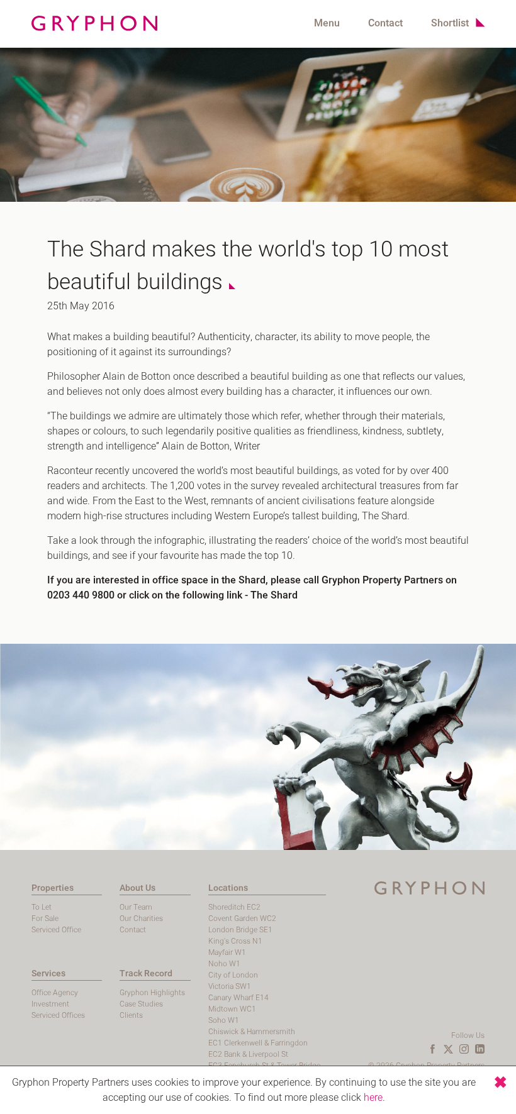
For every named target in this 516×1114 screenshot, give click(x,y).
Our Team (136, 907)
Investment (50, 1004)
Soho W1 (223, 1020)
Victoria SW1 (229, 986)
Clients (131, 1015)
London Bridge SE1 (240, 929)
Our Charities (141, 918)
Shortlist (450, 23)
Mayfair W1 (227, 952)
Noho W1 (224, 963)
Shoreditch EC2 (234, 907)
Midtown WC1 (232, 1009)
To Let (41, 907)
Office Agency (54, 992)
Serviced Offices (58, 1015)
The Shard (274, 595)
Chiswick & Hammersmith (251, 1031)
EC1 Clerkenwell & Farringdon (258, 1043)
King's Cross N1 (235, 941)
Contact (385, 23)
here (373, 1097)
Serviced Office (56, 929)
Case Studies (141, 1004)
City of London (233, 975)
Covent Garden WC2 (242, 918)
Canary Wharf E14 (238, 997)
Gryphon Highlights (152, 992)
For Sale (45, 918)
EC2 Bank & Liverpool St (248, 1054)
